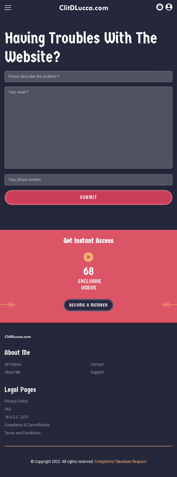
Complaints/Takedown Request (120, 461)
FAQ (8, 409)
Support (97, 372)
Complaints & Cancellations (27, 424)
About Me (13, 372)
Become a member (88, 305)
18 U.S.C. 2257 (17, 417)
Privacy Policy (16, 401)
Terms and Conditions (23, 432)
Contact (97, 364)
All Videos (13, 364)
